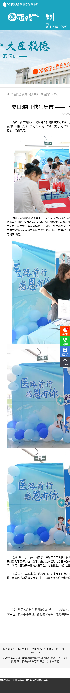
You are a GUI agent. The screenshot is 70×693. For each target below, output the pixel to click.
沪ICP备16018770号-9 (48, 658)
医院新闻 (46, 94)
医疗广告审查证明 (49, 661)
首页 (24, 94)
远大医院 (33, 94)
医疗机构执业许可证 (28, 661)
